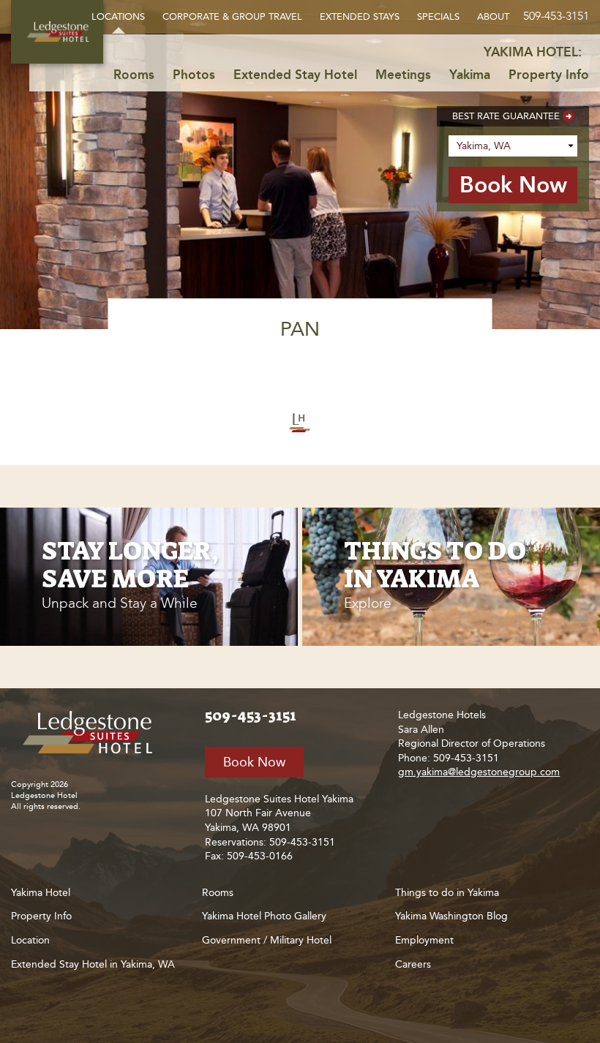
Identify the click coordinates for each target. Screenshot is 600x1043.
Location (30, 940)
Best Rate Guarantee (506, 115)
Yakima (469, 74)
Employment (424, 940)
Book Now (254, 762)
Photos (194, 74)
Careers (413, 964)
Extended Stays (360, 16)
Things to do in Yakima (447, 892)
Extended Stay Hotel (295, 74)
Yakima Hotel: (533, 52)
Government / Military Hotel (266, 940)
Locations (118, 16)
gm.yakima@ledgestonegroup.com (479, 772)
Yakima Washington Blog (451, 916)
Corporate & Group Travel (232, 16)
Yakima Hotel (40, 892)
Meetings (403, 74)
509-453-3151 (556, 16)
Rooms (133, 74)
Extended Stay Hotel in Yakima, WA (93, 964)
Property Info (549, 74)
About (493, 16)
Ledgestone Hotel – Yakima (57, 32)
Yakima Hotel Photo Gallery (264, 916)
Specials (438, 16)
